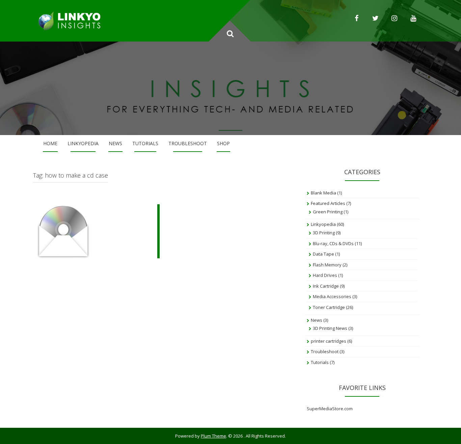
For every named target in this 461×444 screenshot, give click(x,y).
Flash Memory (327, 265)
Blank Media (323, 193)
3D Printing (324, 233)
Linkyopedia (83, 143)
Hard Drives (325, 275)
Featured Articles (328, 203)
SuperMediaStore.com (330, 409)
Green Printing (328, 212)
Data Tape (323, 254)
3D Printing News (330, 328)
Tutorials (145, 143)
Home (50, 143)
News (115, 143)
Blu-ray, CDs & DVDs (333, 243)
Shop (223, 143)
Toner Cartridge (329, 307)
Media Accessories (332, 296)
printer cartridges (328, 341)
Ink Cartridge (326, 286)
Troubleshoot (187, 143)
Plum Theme (213, 436)
